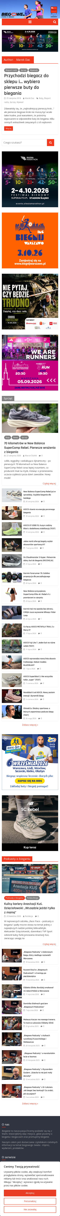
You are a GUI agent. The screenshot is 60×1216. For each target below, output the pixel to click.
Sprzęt (23, 70)
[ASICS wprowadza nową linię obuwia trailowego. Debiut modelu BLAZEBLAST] (12, 657)
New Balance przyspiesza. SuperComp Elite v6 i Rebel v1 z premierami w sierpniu (36, 594)
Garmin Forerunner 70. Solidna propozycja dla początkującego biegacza (36, 576)
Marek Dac (29, 98)
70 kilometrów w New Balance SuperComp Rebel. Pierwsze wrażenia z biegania (30, 448)
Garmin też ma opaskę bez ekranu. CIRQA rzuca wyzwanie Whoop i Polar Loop (39, 612)
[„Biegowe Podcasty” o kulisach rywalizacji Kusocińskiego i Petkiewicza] (12, 1034)
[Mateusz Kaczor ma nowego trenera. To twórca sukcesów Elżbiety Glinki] (12, 1018)
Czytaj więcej (49, 483)
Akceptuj (30, 1193)
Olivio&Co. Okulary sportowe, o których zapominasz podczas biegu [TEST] (38, 711)
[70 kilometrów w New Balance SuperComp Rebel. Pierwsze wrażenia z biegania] (30, 405)
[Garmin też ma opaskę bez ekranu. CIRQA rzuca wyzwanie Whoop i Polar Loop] (12, 607)
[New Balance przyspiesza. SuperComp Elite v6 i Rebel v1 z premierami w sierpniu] (12, 589)
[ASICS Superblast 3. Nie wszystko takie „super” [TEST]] (12, 674)
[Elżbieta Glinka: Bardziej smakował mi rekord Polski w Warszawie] (12, 986)
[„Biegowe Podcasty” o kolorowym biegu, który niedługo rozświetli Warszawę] (12, 950)
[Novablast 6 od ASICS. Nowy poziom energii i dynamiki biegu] (12, 690)
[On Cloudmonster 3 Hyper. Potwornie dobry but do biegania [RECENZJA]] (12, 555)
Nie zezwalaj (30, 1209)
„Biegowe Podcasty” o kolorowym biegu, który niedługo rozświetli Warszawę (38, 955)
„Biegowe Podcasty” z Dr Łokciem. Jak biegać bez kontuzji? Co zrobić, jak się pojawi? (38, 1090)
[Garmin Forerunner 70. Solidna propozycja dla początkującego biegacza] (12, 571)
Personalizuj (30, 1201)
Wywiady (34, 70)
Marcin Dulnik (31, 455)
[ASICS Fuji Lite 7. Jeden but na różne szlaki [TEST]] (12, 641)
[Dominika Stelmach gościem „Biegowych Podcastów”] (12, 1002)
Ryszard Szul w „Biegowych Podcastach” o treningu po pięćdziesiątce (35, 973)
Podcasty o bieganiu (17, 859)
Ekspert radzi (11, 70)
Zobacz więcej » (30, 724)
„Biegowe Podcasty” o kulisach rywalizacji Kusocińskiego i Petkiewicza (36, 1038)
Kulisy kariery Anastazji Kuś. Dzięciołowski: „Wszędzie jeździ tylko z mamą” (29, 908)
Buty (41, 98)
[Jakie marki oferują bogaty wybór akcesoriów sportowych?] (12, 539)
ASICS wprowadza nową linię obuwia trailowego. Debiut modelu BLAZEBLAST (39, 662)
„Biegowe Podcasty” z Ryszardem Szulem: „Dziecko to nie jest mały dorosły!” (38, 1072)
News (15, 437)
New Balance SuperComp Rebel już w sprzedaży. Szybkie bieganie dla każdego (39, 495)
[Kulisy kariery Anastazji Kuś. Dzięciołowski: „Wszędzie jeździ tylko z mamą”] (30, 865)
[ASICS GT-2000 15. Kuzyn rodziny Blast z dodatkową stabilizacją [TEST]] (12, 523)
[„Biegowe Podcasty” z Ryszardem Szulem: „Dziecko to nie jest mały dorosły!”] (12, 1067)
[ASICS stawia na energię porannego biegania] (12, 507)
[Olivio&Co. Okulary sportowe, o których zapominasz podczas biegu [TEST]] (12, 706)
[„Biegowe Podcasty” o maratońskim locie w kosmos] (12, 1051)
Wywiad (20, 102)
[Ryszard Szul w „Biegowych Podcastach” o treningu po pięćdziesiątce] (12, 968)
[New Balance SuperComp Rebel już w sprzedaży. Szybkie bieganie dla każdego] (12, 490)
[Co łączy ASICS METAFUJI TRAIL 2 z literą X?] (12, 625)
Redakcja (29, 916)
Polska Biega (32, 898)
